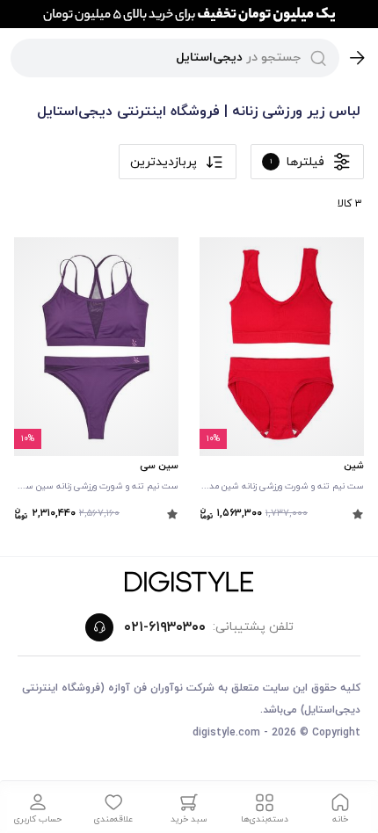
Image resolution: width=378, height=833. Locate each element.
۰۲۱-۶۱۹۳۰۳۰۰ (165, 627)
